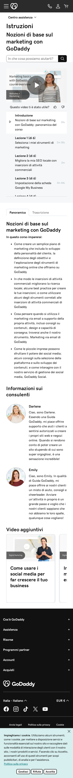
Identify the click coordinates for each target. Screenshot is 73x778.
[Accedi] (58, 6)
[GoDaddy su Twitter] (35, 711)
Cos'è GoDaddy (13, 619)
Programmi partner (16, 649)
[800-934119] (50, 6)
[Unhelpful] (63, 107)
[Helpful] (55, 107)
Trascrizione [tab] (40, 212)
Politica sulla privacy (39, 724)
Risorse (8, 639)
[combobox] (32, 58)
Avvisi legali (15, 724)
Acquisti (8, 669)
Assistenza (10, 629)
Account (9, 659)
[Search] (62, 58)
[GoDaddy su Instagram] (16, 711)
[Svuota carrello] (66, 6)
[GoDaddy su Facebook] (6, 711)
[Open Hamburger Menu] (4, 6)
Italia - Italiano (13, 700)
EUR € (60, 700)
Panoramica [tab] (18, 212)
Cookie (60, 724)
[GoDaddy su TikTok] (26, 711)
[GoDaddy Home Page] (19, 684)
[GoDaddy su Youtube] (45, 711)
